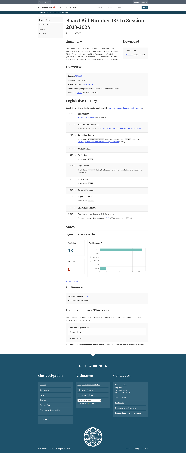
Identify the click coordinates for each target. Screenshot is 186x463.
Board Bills (65, 12)
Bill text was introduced (87, 117)
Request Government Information (128, 413)
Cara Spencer (88, 84)
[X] (90, 366)
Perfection (82, 155)
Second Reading (84, 148)
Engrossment (83, 166)
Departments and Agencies (125, 408)
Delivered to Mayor (86, 190)
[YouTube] (95, 366)
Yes (73, 332)
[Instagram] (85, 366)
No (80, 332)
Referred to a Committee (88, 124)
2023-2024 (79, 76)
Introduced (129, 55)
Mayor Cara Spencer (71, 7)
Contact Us (119, 403)
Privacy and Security (85, 390)
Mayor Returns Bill (85, 196)
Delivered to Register (87, 207)
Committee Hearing (86, 135)
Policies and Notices (85, 395)
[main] (93, 182)
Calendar (43, 400)
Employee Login (46, 419)
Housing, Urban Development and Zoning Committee (120, 128)
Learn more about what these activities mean (125, 108)
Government (110, 7)
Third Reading (83, 179)
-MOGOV (49, 7)
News (119, 7)
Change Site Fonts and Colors (89, 385)
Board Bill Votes (44, 34)
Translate (94, 403)
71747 (79, 93)
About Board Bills (44, 25)
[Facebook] (80, 366)
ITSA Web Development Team (58, 449)
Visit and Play (45, 405)
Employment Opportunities (50, 410)
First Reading (83, 113)
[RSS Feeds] (105, 366)
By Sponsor (42, 29)
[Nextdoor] (100, 366)
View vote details (72, 281)
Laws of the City (54, 12)
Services (99, 7)
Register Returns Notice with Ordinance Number (98, 214)
